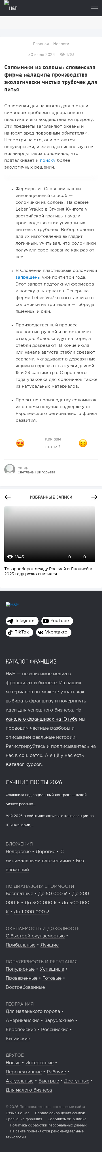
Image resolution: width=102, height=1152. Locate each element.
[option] (48, 544)
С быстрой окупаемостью (35, 936)
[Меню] (94, 9)
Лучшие (50, 945)
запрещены (29, 277)
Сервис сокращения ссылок (60, 1113)
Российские (54, 1030)
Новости (61, 44)
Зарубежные (59, 1021)
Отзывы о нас (17, 1113)
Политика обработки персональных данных (48, 1125)
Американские (22, 1021)
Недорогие (18, 852)
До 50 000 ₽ (52, 894)
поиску (48, 160)
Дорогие (45, 852)
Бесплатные (19, 894)
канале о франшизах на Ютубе (41, 719)
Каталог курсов (24, 765)
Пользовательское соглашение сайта (51, 1107)
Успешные (52, 969)
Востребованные (25, 987)
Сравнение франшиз (24, 1119)
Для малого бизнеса (29, 1090)
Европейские (21, 1030)
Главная (41, 44)
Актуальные (19, 1081)
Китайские (18, 1039)
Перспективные (24, 1072)
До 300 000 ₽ (41, 903)
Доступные (76, 1081)
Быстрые (49, 1081)
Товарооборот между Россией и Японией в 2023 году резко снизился (48, 571)
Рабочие (56, 1072)
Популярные (20, 969)
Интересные (40, 1063)
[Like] (20, 443)
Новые (13, 1063)
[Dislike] (83, 443)
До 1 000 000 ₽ (31, 912)
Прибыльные (20, 945)
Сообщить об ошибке (67, 1119)
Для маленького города (33, 1012)
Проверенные (21, 978)
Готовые (51, 978)
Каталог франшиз (31, 661)
